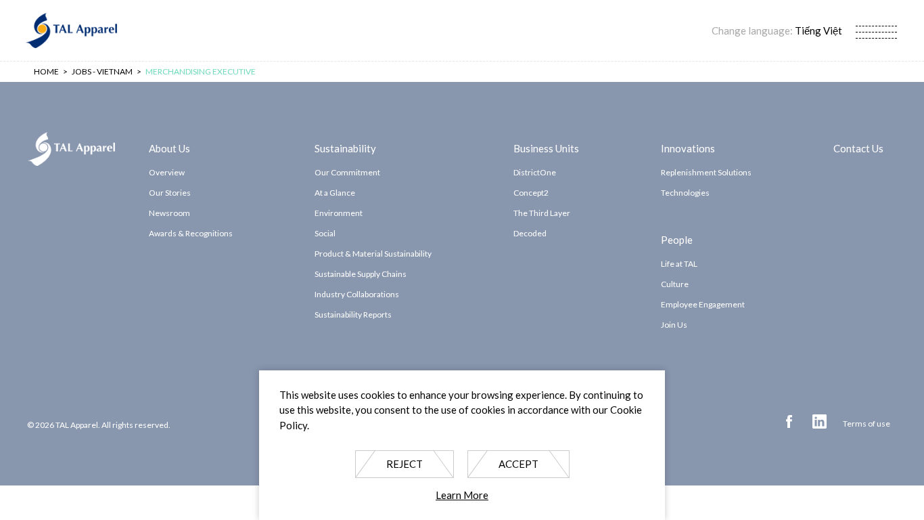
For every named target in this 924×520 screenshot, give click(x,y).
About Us (169, 148)
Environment (339, 213)
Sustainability (345, 148)
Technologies (685, 193)
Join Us (674, 325)
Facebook (789, 421)
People (677, 239)
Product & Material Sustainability (373, 253)
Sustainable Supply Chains (361, 274)
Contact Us (858, 148)
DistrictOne (534, 172)
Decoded (530, 233)
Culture (675, 284)
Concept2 (531, 193)
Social (325, 233)
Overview (167, 172)
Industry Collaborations (357, 294)
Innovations (688, 148)
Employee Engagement (703, 304)
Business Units (546, 148)
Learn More (462, 496)
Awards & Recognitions (191, 233)
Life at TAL (679, 264)
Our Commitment (347, 172)
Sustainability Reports (353, 314)
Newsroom (169, 213)
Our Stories (170, 193)
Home (46, 71)
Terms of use (866, 423)
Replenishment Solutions (706, 172)
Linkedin (819, 421)
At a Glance (335, 193)
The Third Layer (541, 213)
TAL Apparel (71, 30)
